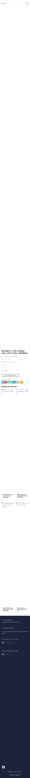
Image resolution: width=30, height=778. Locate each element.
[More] (22, 382)
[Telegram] (16, 382)
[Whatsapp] (11, 382)
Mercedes (8, 356)
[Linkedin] (13, 382)
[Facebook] (3, 382)
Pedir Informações (10, 375)
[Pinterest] (5, 382)
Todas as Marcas (14, 356)
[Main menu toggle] (27, 3)
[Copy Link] (19, 382)
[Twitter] (8, 382)
